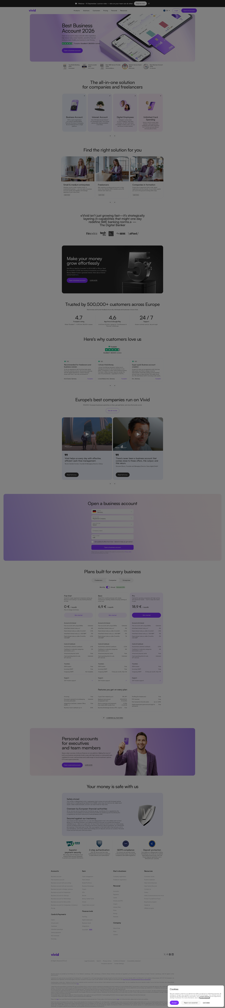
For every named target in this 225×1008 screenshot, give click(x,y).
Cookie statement (205, 997)
